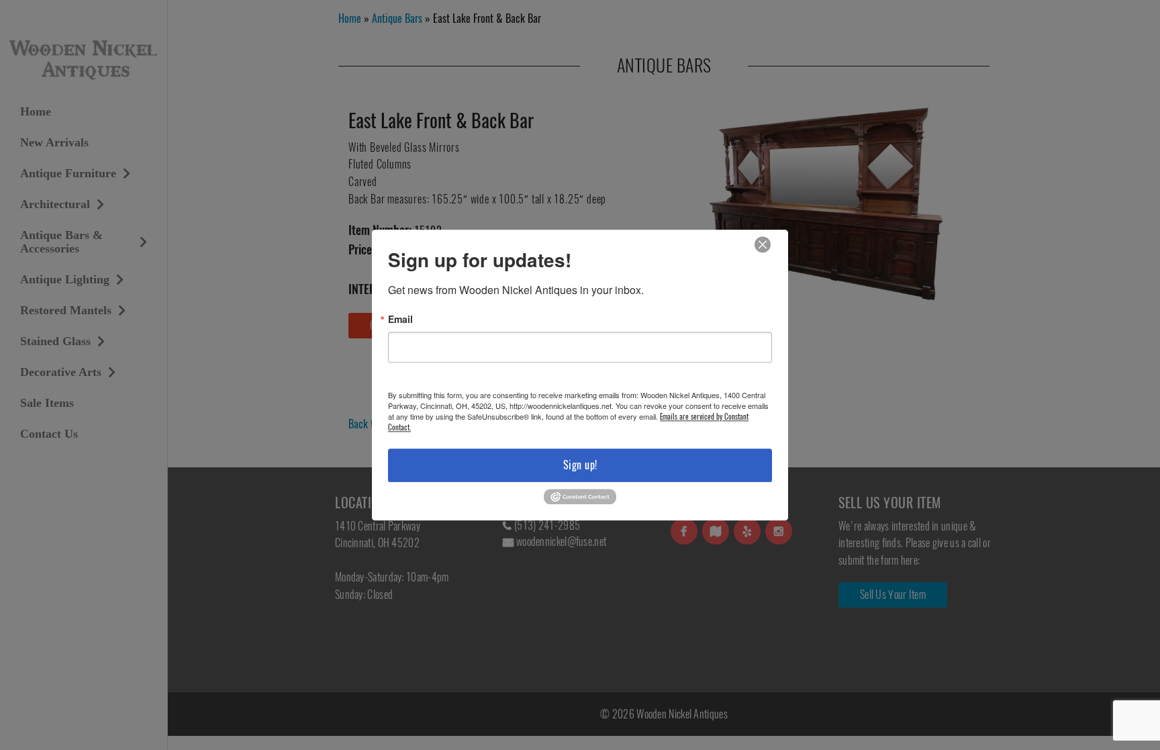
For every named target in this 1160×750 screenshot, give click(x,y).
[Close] (762, 245)
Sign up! (580, 465)
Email (400, 319)
